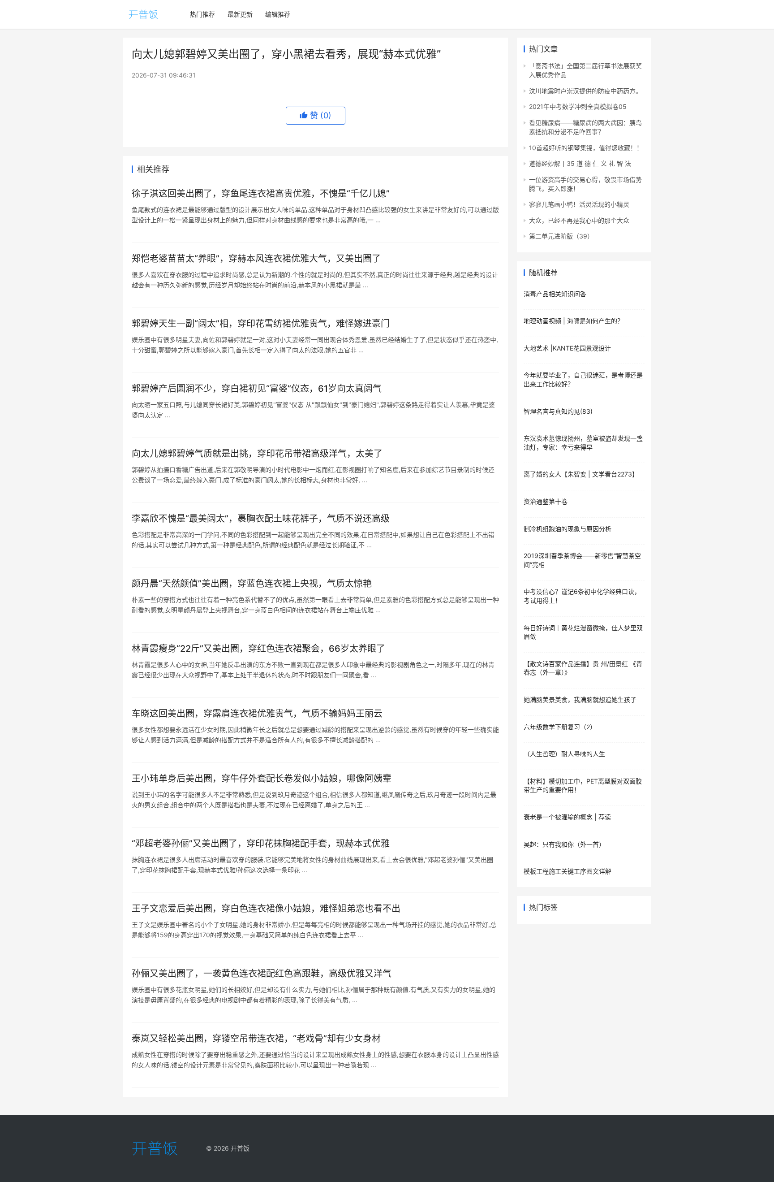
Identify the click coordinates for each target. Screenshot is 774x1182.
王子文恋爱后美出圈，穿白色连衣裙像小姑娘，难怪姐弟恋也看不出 (266, 908)
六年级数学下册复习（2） (560, 727)
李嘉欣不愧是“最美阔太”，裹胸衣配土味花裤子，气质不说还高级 (261, 518)
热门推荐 (202, 14)
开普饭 (240, 1148)
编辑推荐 (277, 14)
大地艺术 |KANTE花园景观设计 (567, 348)
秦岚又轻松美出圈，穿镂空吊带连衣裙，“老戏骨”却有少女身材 (256, 1038)
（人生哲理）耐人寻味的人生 (564, 754)
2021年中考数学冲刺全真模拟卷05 (578, 106)
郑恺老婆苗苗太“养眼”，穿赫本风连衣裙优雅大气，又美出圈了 (256, 258)
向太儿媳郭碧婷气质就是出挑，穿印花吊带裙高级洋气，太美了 (257, 453)
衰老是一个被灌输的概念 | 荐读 (567, 817)
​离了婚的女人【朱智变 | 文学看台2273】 (581, 474)
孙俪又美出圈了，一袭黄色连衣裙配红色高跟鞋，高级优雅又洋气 (261, 973)
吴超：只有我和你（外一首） (564, 844)
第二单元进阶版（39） (561, 236)
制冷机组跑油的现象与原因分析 (567, 529)
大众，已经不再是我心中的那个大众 (579, 220)
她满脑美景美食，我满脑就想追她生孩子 (580, 699)
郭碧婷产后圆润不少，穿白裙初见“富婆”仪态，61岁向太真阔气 (257, 388)
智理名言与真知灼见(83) (558, 411)
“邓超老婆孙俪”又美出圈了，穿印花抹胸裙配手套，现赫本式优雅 (261, 843)
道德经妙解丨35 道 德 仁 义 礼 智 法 (580, 163)
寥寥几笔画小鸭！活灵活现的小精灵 (579, 204)
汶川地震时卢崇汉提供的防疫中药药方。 (585, 91)
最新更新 (240, 14)
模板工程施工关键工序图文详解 (567, 871)
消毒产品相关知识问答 (555, 294)
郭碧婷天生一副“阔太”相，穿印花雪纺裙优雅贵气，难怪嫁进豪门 (261, 323)
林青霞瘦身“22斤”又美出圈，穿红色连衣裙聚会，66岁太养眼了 (258, 648)
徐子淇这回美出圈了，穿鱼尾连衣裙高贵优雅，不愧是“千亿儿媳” (261, 193)
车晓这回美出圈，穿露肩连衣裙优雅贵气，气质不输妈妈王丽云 (257, 713)
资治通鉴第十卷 (546, 501)
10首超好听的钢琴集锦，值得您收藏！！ (586, 148)
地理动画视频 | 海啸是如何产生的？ (574, 321)
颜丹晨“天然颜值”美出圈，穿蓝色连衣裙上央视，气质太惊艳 (252, 583)
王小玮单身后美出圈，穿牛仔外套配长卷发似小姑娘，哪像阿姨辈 (261, 778)
